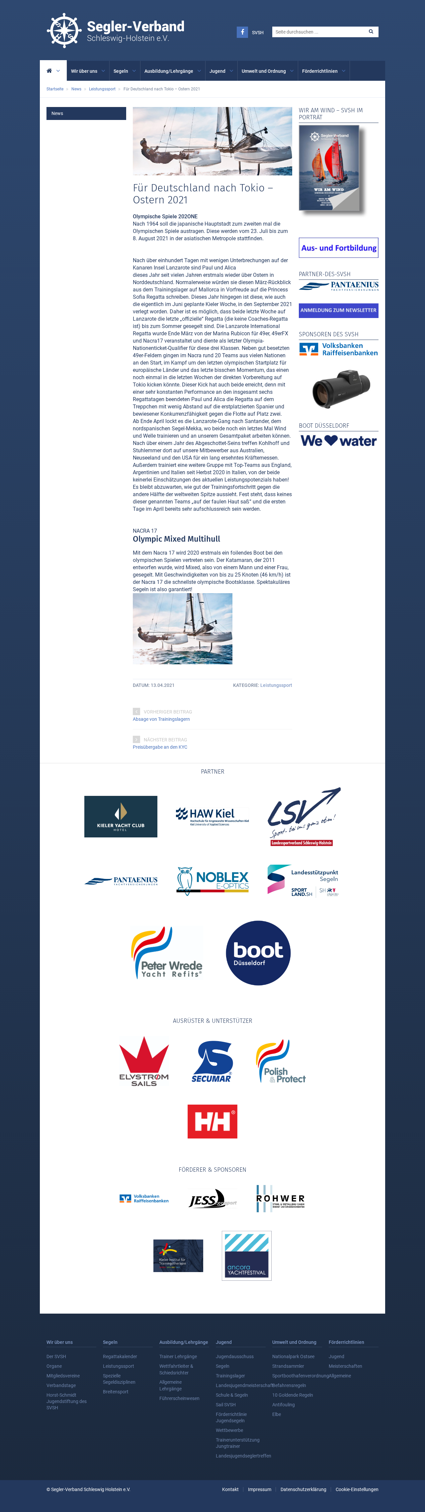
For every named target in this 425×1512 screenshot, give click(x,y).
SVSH (258, 32)
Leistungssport (276, 685)
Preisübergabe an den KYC (160, 747)
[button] (371, 31)
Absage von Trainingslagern (161, 719)
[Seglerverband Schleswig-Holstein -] (115, 44)
